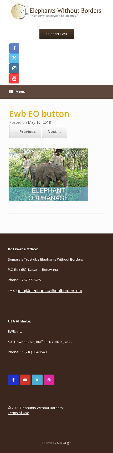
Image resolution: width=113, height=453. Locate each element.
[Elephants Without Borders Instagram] (14, 68)
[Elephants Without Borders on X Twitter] (37, 380)
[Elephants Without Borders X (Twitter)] (14, 58)
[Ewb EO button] (48, 199)
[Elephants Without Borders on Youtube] (25, 380)
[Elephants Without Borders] (56, 11)
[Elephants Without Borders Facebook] (14, 48)
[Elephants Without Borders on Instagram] (49, 380)
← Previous (25, 131)
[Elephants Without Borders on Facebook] (13, 380)
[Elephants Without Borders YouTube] (14, 78)
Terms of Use (18, 412)
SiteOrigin (64, 443)
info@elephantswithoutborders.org (50, 290)
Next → (54, 131)
